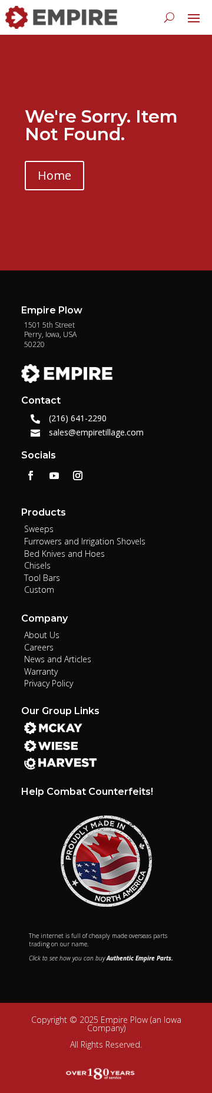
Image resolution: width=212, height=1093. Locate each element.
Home (54, 175)
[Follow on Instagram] (77, 475)
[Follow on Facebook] (30, 475)
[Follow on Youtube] (54, 475)
